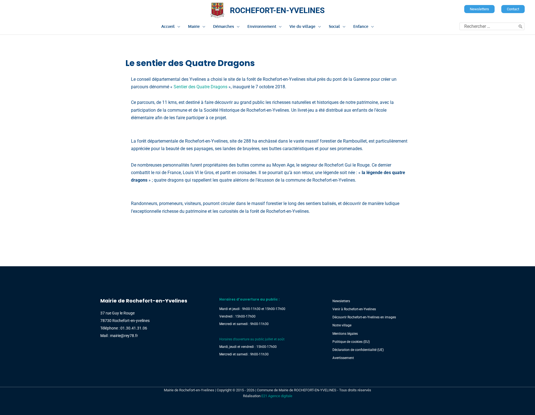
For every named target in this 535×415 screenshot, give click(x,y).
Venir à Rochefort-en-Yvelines (354, 309)
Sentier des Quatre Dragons (200, 86)
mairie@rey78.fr (124, 335)
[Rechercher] (520, 26)
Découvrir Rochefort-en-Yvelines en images (364, 317)
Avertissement (343, 358)
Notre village (341, 325)
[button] (479, 9)
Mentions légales (345, 334)
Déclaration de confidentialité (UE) (358, 350)
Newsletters (341, 301)
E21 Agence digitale (276, 396)
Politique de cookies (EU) (351, 342)
